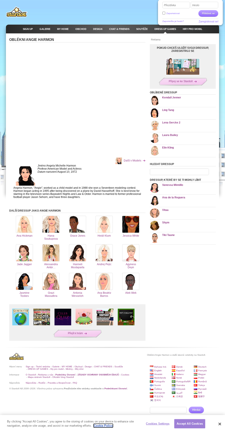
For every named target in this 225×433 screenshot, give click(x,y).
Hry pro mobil (57, 369)
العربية (179, 392)
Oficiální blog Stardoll (63, 377)
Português (159, 381)
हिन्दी (200, 392)
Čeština (158, 389)
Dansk (179, 367)
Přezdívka (170, 5)
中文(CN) (158, 396)
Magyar (202, 374)
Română (202, 381)
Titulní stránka (43, 366)
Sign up (30, 366)
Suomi (157, 385)
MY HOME (67, 366)
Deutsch (202, 367)
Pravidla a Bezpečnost (59, 383)
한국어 (157, 400)
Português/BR (183, 381)
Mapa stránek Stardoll (39, 377)
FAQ (75, 383)
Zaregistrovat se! (208, 21)
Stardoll (16, 12)
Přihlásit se (208, 13)
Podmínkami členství (115, 388)
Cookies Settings (157, 423)
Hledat (196, 409)
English (158, 370)
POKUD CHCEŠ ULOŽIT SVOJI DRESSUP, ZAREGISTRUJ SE (183, 49)
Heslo (195, 5)
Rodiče (41, 383)
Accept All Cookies (190, 423)
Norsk (179, 378)
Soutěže (118, 366)
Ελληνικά (180, 389)
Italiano (180, 374)
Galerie (56, 366)
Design (88, 366)
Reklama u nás (45, 374)
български (159, 392)
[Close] (219, 424)
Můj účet (79, 369)
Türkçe (201, 385)
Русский (202, 389)
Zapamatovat (173, 13)
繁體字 (201, 396)
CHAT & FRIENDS (103, 366)
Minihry (69, 369)
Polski (201, 378)
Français (202, 370)
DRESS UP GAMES (38, 369)
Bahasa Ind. (160, 367)
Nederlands (160, 378)
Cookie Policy (103, 425)
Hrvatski (158, 374)
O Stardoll (31, 374)
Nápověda (31, 383)
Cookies (125, 374)
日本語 (179, 396)
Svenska (180, 385)
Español (180, 370)
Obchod (78, 366)
